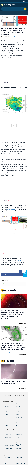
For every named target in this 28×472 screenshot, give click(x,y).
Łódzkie (18, 437)
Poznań (18, 406)
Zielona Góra (19, 417)
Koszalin (18, 414)
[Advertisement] (14, 72)
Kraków (18, 403)
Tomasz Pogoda (20, 457)
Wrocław (7, 406)
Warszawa (7, 403)
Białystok (7, 411)
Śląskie (18, 432)
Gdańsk (6, 409)
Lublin (6, 422)
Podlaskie (18, 448)
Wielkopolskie (8, 434)
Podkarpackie (8, 442)
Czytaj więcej (22, 323)
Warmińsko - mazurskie (19, 446)
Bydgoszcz (7, 414)
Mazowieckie (8, 432)
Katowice (18, 422)
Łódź (6, 420)
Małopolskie (19, 434)
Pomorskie (7, 440)
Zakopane (7, 425)
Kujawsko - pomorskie (19, 443)
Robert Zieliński (8, 457)
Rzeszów (18, 409)
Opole (17, 425)
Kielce (17, 420)
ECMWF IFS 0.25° (20, 464)
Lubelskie (18, 440)
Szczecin (7, 417)
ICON (6, 464)
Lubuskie (7, 451)
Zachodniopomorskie (9, 445)
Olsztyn (18, 411)
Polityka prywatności (16, 396)
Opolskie (18, 451)
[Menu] (25, 13)
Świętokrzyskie (8, 448)
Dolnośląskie (8, 437)
